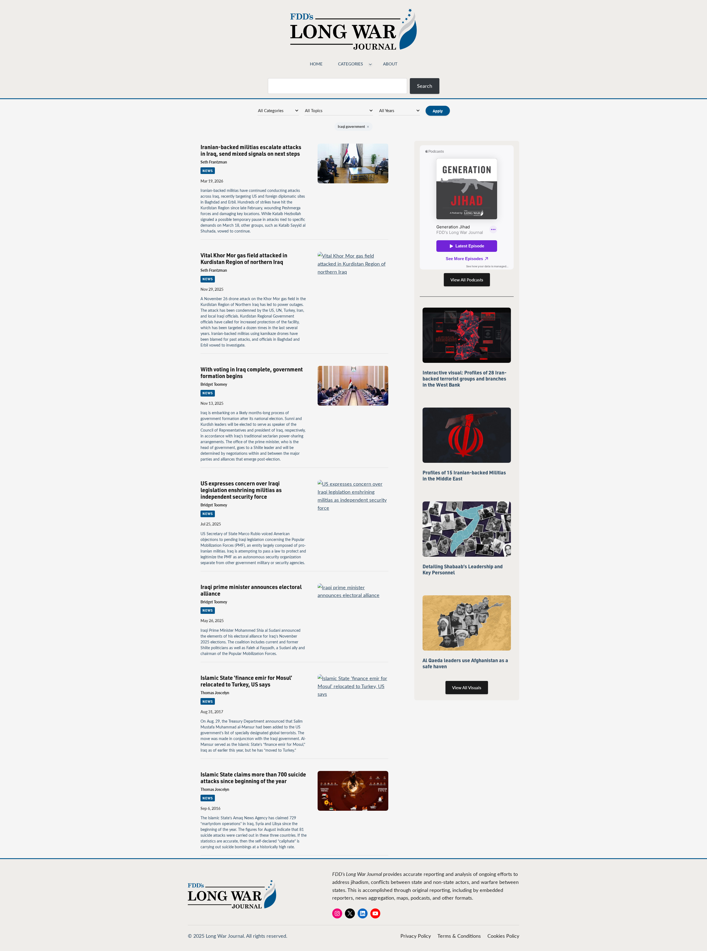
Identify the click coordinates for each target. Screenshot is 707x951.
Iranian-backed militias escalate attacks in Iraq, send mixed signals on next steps (251, 150)
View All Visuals (466, 687)
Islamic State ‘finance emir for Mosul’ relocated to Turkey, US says (246, 681)
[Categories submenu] (370, 63)
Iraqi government (353, 126)
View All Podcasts (466, 279)
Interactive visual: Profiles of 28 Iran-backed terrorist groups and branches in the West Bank (464, 378)
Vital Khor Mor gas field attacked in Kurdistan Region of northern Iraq (244, 258)
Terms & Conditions (459, 935)
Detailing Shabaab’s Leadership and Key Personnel (463, 569)
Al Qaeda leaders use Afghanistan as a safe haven (465, 663)
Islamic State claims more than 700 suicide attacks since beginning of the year (253, 777)
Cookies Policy (503, 935)
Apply (438, 110)
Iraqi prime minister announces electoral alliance (251, 590)
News (207, 170)
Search (424, 86)
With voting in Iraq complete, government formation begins (252, 372)
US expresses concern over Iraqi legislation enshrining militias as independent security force (241, 490)
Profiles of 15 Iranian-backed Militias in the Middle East (464, 475)
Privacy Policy (415, 935)
